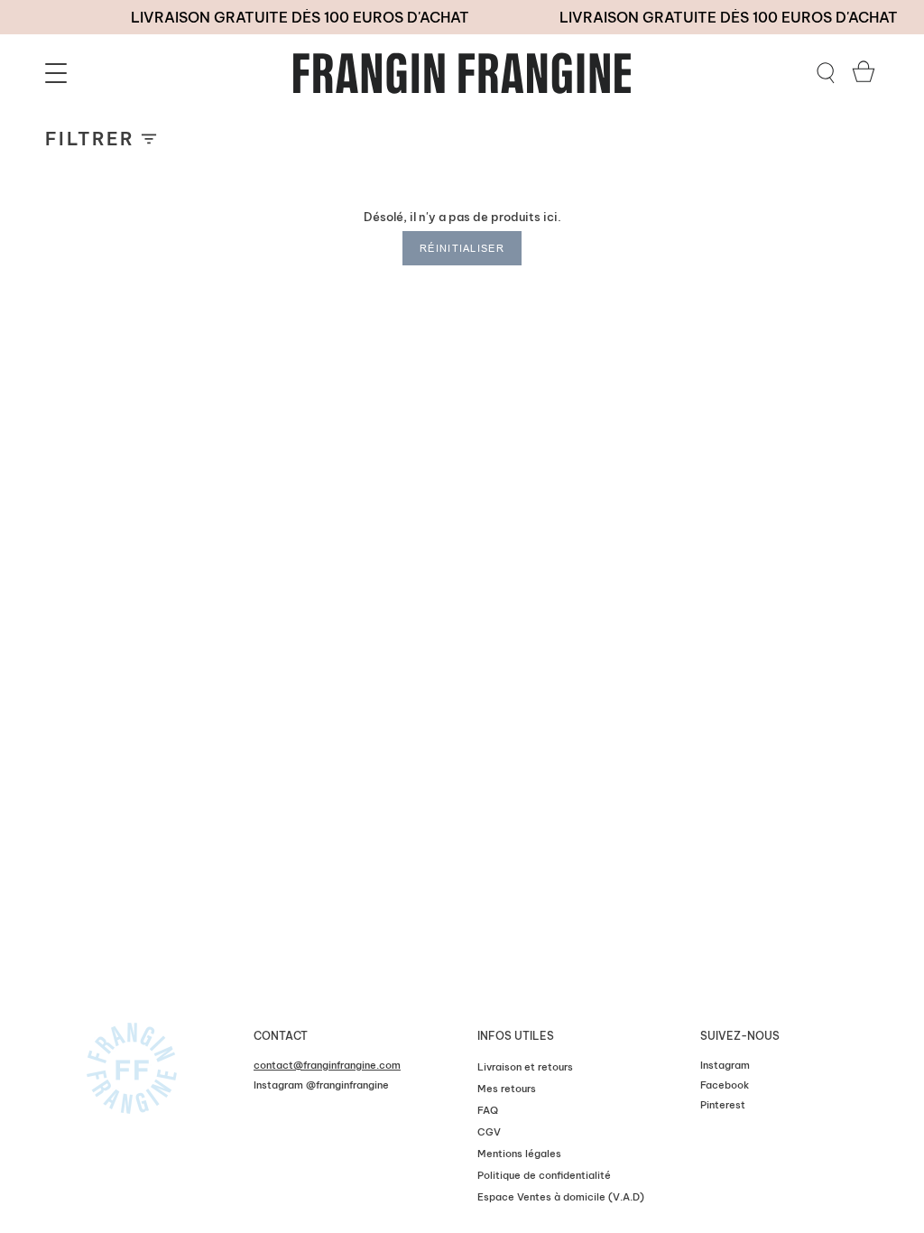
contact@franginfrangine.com (327, 1065)
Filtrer (90, 138)
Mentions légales (519, 1153)
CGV (489, 1132)
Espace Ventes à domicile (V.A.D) (560, 1197)
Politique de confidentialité (544, 1175)
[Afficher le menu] (58, 73)
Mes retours (506, 1088)
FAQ (487, 1110)
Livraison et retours (525, 1067)
